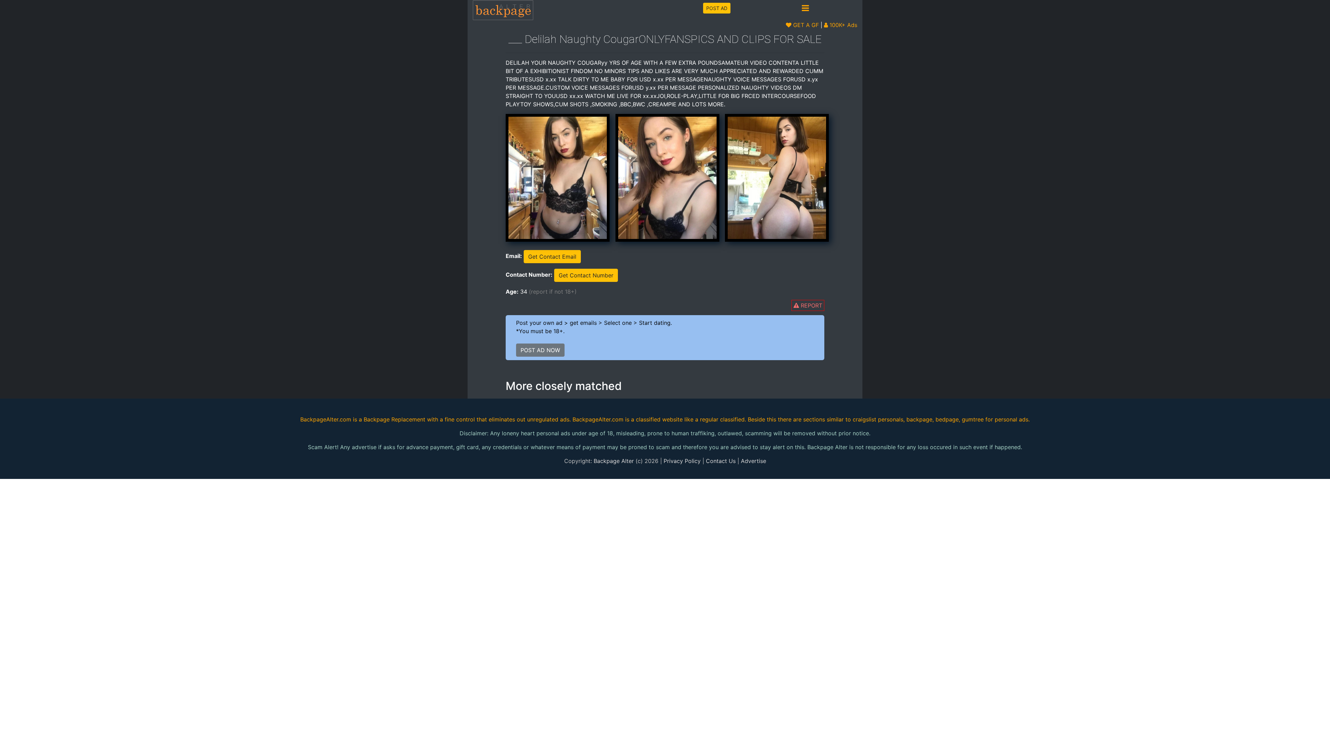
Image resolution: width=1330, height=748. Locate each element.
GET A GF (805, 24)
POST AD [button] (716, 8)
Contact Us (721, 460)
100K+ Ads (842, 24)
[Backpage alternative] (503, 10)
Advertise (753, 460)
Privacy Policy (682, 460)
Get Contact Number (586, 275)
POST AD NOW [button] (540, 350)
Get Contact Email (552, 256)
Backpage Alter (614, 460)
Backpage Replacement (394, 419)
